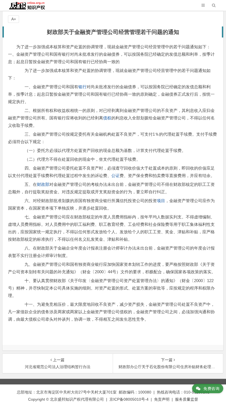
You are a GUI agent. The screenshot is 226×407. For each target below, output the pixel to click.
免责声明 (162, 399)
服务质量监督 (186, 399)
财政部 (43, 184)
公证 (115, 175)
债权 (107, 118)
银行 (82, 86)
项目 (161, 200)
